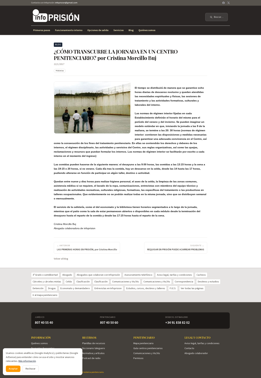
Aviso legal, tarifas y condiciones (174, 275)
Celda (69, 281)
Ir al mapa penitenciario (45, 295)
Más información (27, 361)
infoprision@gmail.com (66, 2)
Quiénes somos (146, 30)
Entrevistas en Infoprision (108, 288)
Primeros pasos (41, 30)
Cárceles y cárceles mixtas (47, 281)
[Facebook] (223, 2)
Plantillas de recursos (93, 343)
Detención (38, 288)
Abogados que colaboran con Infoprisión (98, 275)
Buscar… (218, 17)
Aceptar (13, 369)
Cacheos (201, 275)
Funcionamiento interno (68, 30)
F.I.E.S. (173, 288)
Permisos (138, 358)
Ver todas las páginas (192, 288)
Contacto (189, 348)
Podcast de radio (91, 358)
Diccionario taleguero (93, 348)
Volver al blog (61, 259)
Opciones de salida (97, 30)
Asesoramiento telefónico (138, 275)
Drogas (52, 288)
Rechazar (31, 369)
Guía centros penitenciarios (148, 348)
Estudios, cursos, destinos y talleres (145, 288)
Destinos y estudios (208, 281)
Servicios (118, 30)
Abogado (67, 275)
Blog (131, 30)
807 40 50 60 (109, 322)
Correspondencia (184, 281)
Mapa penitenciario (143, 343)
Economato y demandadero (75, 288)
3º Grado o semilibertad (45, 275)
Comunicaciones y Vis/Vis (125, 281)
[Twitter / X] (228, 2)
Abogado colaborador (196, 353)
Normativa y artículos (93, 353)
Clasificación (83, 281)
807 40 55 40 (44, 322)
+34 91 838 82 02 (177, 322)
